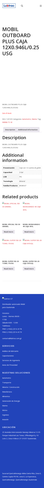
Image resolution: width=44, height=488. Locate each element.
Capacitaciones (8, 356)
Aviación (5, 419)
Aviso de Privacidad (9, 365)
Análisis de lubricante (10, 351)
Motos (4, 410)
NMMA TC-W (7, 122)
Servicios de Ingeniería (11, 360)
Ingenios (5, 415)
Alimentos (6, 396)
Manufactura (7, 392)
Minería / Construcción (10, 387)
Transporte (6, 382)
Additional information (28, 129)
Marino (34, 119)
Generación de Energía (11, 401)
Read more (8, 232)
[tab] (10, 129)
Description (10, 129)
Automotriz (26, 119)
